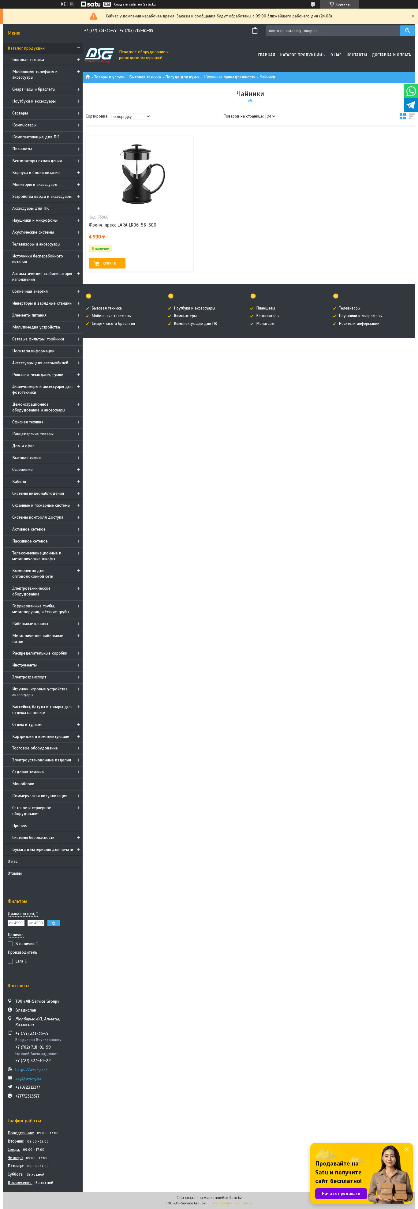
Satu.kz (235, 1198)
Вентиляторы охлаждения (37, 160)
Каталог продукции (26, 48)
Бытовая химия (26, 457)
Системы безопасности (33, 837)
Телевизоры (349, 308)
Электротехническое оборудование (31, 591)
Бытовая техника (28, 59)
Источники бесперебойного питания (37, 259)
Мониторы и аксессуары (35, 184)
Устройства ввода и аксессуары (42, 196)
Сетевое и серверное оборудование (31, 810)
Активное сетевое (29, 529)
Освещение (22, 469)
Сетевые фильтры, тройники (38, 339)
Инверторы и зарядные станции (42, 303)
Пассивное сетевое (30, 541)
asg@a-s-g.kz (28, 1078)
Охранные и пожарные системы (41, 505)
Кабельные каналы (30, 623)
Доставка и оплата (391, 55)
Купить (109, 263)
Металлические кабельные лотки (37, 638)
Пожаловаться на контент (230, 1203)
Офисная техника (27, 422)
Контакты (356, 55)
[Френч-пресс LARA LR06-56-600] (139, 174)
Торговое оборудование (35, 748)
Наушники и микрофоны (35, 220)
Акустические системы (33, 232)
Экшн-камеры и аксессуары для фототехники (42, 389)
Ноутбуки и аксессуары (34, 101)
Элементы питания (29, 315)
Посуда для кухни (182, 77)
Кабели (19, 481)
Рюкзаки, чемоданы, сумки (37, 374)
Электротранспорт (29, 677)
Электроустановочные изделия (41, 760)
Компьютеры (24, 125)
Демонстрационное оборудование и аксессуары (38, 407)
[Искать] (407, 30)
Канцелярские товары (33, 434)
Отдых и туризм (27, 724)
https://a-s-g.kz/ (31, 1069)
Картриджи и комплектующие (40, 736)
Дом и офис (23, 446)
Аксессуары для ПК (30, 208)
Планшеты (22, 149)
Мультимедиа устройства (36, 327)
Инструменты (24, 665)
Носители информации (33, 351)
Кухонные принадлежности (230, 77)
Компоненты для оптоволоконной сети (32, 573)
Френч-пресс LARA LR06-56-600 (122, 225)
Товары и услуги (109, 77)
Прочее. (19, 825)
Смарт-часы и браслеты (113, 323)
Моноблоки (23, 784)
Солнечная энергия (30, 291)
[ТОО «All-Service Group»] (99, 55)
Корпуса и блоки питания (36, 172)
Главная (266, 55)
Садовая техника (28, 772)
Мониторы (265, 323)
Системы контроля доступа (37, 517)
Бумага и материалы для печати (42, 849)
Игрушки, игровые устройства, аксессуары (40, 691)
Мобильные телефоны (112, 316)
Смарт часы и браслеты (33, 89)
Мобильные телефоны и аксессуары (35, 74)
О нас (12, 861)
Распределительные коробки (39, 653)
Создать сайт (125, 4)
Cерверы (20, 113)
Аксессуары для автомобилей (40, 363)
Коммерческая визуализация (39, 795)
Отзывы (15, 873)
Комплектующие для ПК (35, 137)
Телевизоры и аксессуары (36, 244)
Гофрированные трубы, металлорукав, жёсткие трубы (40, 608)
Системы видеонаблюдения (38, 493)
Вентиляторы (267, 316)
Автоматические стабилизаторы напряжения (42, 276)
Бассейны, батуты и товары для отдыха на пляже (42, 709)
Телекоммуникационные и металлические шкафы (36, 555)
